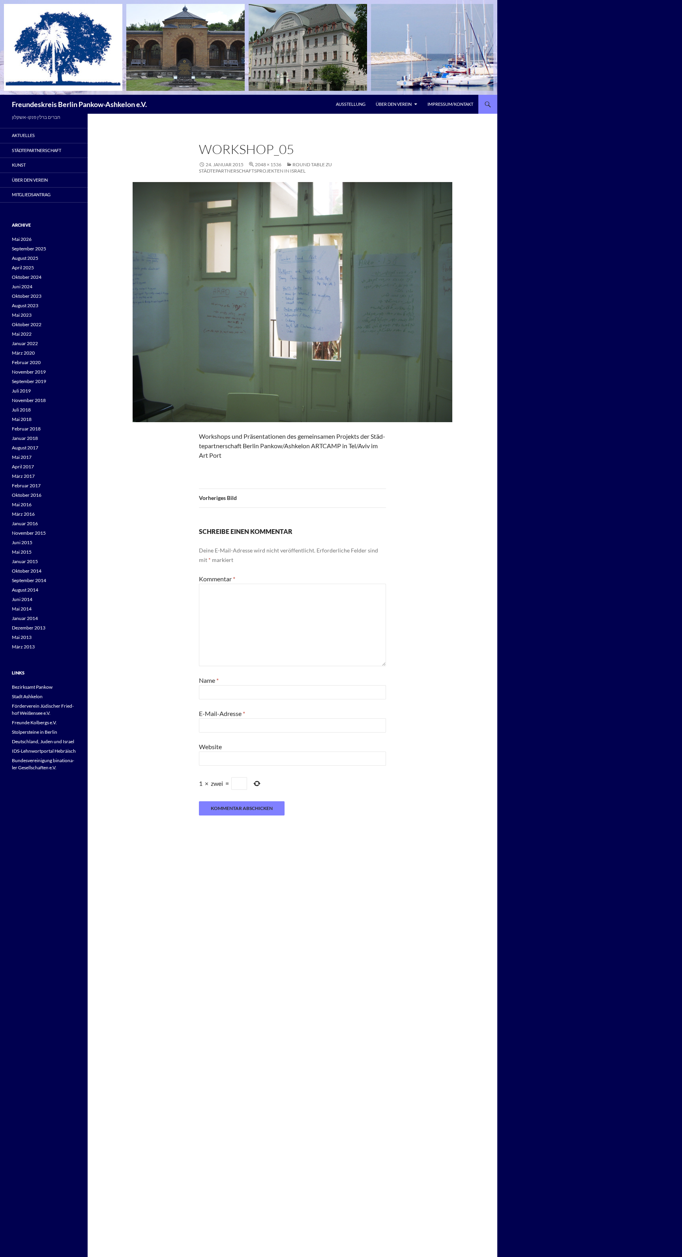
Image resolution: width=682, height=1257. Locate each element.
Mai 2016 (22, 504)
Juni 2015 (22, 542)
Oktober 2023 (26, 296)
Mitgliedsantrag (31, 194)
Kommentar (217, 578)
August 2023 (25, 305)
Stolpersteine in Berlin (34, 732)
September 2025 (29, 249)
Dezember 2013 (28, 628)
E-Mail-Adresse (222, 713)
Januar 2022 (25, 343)
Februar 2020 (26, 362)
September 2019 (29, 381)
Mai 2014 (22, 609)
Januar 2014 (25, 618)
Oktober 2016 (26, 495)
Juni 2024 (22, 286)
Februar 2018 (26, 429)
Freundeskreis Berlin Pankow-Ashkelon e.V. (79, 104)
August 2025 (25, 258)
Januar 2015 (25, 561)
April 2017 (23, 467)
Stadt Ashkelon (27, 696)
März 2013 (23, 647)
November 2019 (29, 372)
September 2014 (29, 580)
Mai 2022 (22, 334)
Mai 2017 (22, 457)
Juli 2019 (21, 391)
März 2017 (23, 476)
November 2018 (29, 400)
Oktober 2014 (26, 571)
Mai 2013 (22, 637)
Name (209, 680)
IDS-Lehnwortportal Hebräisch (44, 751)
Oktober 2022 (26, 324)
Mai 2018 (22, 419)
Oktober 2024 (26, 277)
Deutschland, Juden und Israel (43, 741)
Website (210, 746)
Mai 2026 (22, 239)
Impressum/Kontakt (450, 104)
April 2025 (23, 268)
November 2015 (29, 533)
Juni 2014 (22, 599)
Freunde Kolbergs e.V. (34, 722)
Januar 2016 (25, 523)
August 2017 (25, 448)
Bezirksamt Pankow (32, 687)
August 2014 (25, 590)
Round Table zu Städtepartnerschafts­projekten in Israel (265, 168)
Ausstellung (350, 104)
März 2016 (23, 514)
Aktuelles (23, 135)
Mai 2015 (22, 552)
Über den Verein (394, 104)
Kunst (19, 164)
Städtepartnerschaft (36, 150)
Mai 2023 (22, 315)
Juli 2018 (21, 410)
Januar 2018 (25, 438)
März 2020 (23, 353)
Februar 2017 (26, 486)
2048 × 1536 (268, 164)
